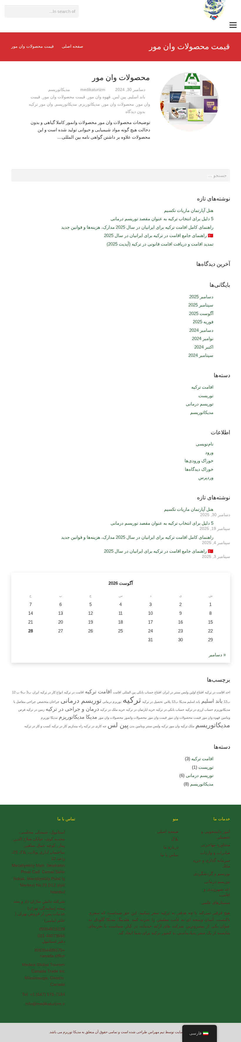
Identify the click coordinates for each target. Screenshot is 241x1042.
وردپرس (205, 477)
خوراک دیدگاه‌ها (199, 469)
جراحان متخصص (48, 701)
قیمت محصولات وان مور (64, 97)
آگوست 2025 (201, 313)
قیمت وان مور (157, 717)
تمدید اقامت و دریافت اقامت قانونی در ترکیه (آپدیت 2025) (160, 243)
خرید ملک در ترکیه (112, 709)
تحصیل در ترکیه (152, 701)
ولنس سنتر (153, 726)
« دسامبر (217, 654)
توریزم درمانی (112, 701)
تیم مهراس (156, 1032)
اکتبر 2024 (203, 346)
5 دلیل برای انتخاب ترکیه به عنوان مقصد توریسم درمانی (162, 218)
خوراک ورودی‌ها (199, 460)
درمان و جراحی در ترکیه (72, 709)
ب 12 (15, 692)
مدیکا (91, 717)
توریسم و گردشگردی (212, 874)
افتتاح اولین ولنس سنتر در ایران (183, 692)
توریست (205, 395)
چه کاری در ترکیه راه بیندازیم (87, 726)
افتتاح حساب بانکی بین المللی (141, 692)
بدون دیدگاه (135, 112)
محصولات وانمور (135, 717)
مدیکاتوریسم (59, 89)
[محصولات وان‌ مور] (189, 101)
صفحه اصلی (167, 831)
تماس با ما (169, 855)
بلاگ (174, 839)
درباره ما (170, 847)
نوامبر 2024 (202, 338)
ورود (209, 452)
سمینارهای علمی (215, 902)
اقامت (117, 692)
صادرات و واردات (215, 853)
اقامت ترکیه (202, 387)
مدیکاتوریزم (89, 104)
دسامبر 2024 (201, 330)
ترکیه (132, 700)
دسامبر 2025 (201, 296)
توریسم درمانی (199, 403)
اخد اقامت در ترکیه (217, 692)
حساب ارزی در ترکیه (199, 709)
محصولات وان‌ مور (121, 77)
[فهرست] (233, 25)
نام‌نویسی (204, 443)
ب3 (28, 692)
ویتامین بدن (137, 726)
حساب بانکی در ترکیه (170, 709)
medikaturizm (92, 89)
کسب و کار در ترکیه (37, 726)
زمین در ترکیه (35, 709)
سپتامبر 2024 (200, 355)
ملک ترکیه (187, 726)
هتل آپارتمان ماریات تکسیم (188, 210)
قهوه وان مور (99, 97)
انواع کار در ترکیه (51, 692)
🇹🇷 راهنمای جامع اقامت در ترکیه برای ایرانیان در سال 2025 (158, 235)
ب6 (23, 692)
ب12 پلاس (171, 701)
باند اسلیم (136, 97)
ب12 (227, 701)
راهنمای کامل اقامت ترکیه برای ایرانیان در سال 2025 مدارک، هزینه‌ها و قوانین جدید (137, 227)
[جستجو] (10, 9)
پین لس (119, 97)
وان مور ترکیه (41, 104)
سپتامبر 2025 (200, 304)
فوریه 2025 (203, 321)
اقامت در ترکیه (74, 692)
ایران (35, 692)
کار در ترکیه (59, 726)
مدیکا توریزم (49, 717)
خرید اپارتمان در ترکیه (140, 709)
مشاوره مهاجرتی (215, 845)
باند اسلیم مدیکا (189, 701)
